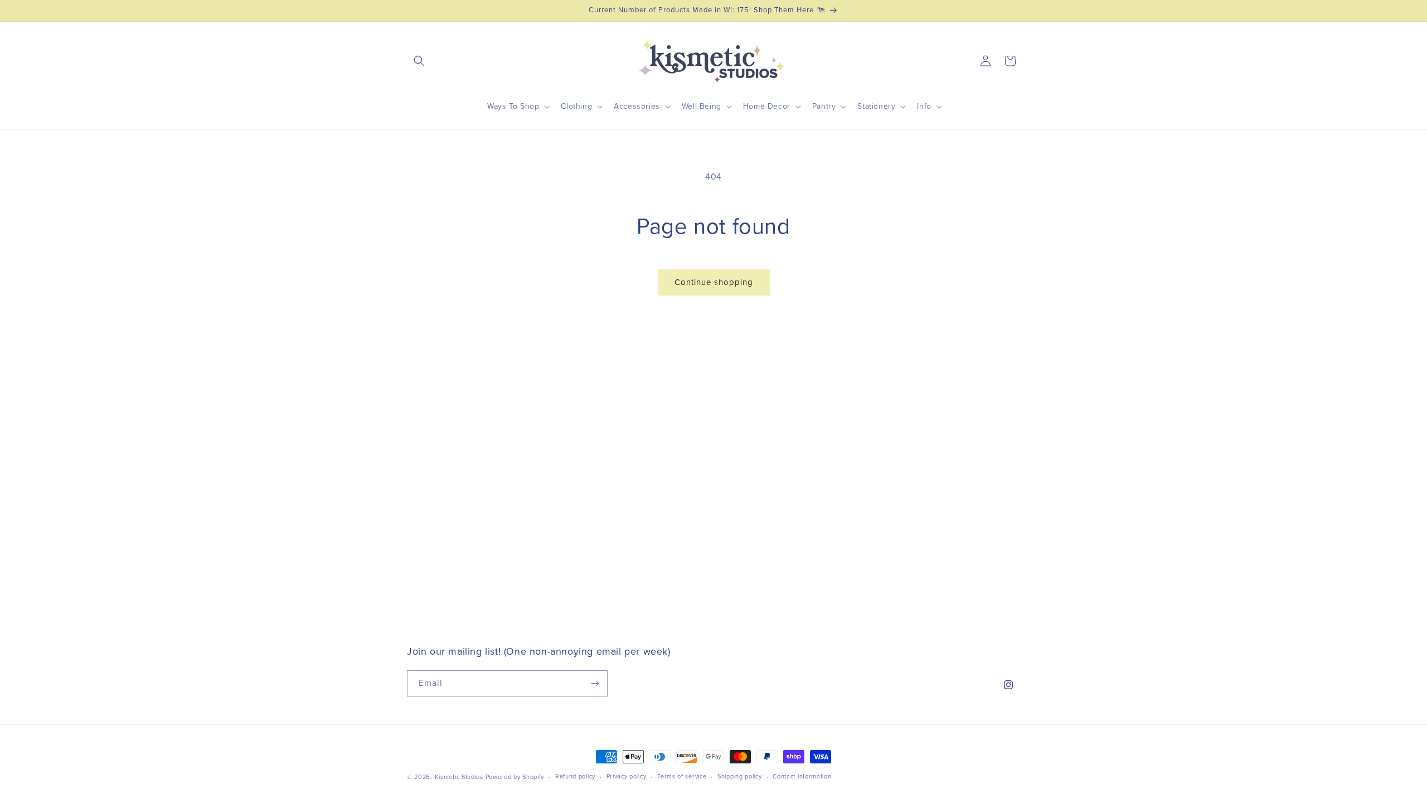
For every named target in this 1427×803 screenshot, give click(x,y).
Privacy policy (626, 776)
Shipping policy (739, 776)
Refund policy (575, 776)
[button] (419, 61)
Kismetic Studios (459, 777)
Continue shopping (713, 282)
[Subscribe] (595, 683)
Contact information (802, 776)
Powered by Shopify (515, 777)
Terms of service (681, 776)
